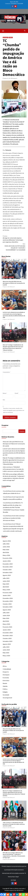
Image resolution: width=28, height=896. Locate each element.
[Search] (25, 30)
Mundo (5, 683)
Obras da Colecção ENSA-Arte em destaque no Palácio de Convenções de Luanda (14, 283)
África (5, 666)
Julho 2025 (6, 578)
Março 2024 (6, 624)
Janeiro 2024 (7, 630)
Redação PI (15, 78)
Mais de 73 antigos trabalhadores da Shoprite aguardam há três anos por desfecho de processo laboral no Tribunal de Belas (14, 461)
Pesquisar (5, 425)
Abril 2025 (6, 587)
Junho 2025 (6, 581)
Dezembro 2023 (8, 632)
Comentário (6, 372)
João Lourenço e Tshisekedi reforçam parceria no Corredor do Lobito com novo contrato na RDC (13, 469)
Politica (10, 37)
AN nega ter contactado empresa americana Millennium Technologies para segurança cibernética (13, 239)
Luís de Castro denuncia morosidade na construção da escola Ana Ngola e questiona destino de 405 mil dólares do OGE (14, 452)
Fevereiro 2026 (7, 558)
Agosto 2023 (7, 644)
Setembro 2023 (7, 641)
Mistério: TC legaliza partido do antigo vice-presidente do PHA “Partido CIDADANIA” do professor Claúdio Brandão (13, 507)
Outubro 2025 (7, 569)
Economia (6, 677)
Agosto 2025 (7, 575)
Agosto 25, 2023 (7, 78)
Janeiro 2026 (7, 561)
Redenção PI (13, 859)
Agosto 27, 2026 (6, 286)
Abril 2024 (6, 621)
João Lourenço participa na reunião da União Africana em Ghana (13, 518)
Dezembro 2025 (8, 564)
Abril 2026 (6, 552)
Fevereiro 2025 (7, 592)
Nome (5, 393)
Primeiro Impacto (9, 890)
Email (17, 393)
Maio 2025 (6, 584)
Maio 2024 (6, 618)
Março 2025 (6, 589)
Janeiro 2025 (7, 595)
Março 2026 (6, 555)
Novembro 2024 (8, 601)
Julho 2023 (6, 647)
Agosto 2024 (7, 610)
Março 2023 (6, 655)
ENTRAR (13, 880)
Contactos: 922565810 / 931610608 (14, 3)
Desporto (6, 672)
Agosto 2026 (7, 541)
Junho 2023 (6, 650)
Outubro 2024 (7, 604)
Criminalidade (7, 669)
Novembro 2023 (8, 635)
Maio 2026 (6, 549)
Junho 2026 (6, 547)
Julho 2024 (6, 612)
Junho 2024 (6, 615)
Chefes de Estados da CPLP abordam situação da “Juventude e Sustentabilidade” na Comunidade (15, 247)
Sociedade (11, 277)
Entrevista (6, 680)
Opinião (5, 686)
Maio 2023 (6, 653)
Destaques (5, 37)
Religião (5, 692)
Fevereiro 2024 (7, 627)
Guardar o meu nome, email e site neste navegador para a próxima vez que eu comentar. (13, 410)
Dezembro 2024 (8, 598)
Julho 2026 (6, 544)
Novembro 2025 (8, 567)
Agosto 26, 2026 (6, 352)
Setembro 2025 (7, 572)
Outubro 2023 (7, 638)
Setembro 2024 (7, 607)
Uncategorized (7, 698)
